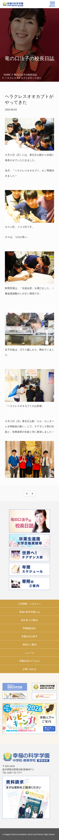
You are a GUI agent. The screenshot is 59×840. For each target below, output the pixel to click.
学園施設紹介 (29, 628)
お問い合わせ (29, 669)
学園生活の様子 (29, 636)
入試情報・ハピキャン (29, 603)
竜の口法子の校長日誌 (25, 74)
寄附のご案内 (29, 644)
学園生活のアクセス (29, 661)
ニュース (29, 652)
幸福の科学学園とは (29, 612)
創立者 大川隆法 (29, 620)
